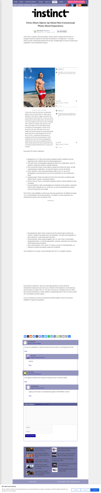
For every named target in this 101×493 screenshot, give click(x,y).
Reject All (85, 490)
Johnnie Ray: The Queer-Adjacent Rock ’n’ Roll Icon (42, 460)
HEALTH (47, 2)
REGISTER (20, 5)
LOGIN (14, 5)
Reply (25, 351)
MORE (61, 2)
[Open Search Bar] (86, 1)
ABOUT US (34, 5)
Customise (75, 490)
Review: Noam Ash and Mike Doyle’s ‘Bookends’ (42, 449)
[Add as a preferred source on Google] (61, 31)
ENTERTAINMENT (30, 2)
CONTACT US (27, 5)
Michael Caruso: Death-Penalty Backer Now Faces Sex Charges (42, 466)
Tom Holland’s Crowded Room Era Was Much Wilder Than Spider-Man (42, 473)
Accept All (94, 490)
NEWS (21, 2)
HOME (16, 2)
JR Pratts (46, 30)
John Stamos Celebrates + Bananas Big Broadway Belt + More (42, 455)
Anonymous (38, 404)
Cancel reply (46, 404)
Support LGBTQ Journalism (76, 2)
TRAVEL (40, 2)
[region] (50, 488)
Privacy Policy (32, 481)
